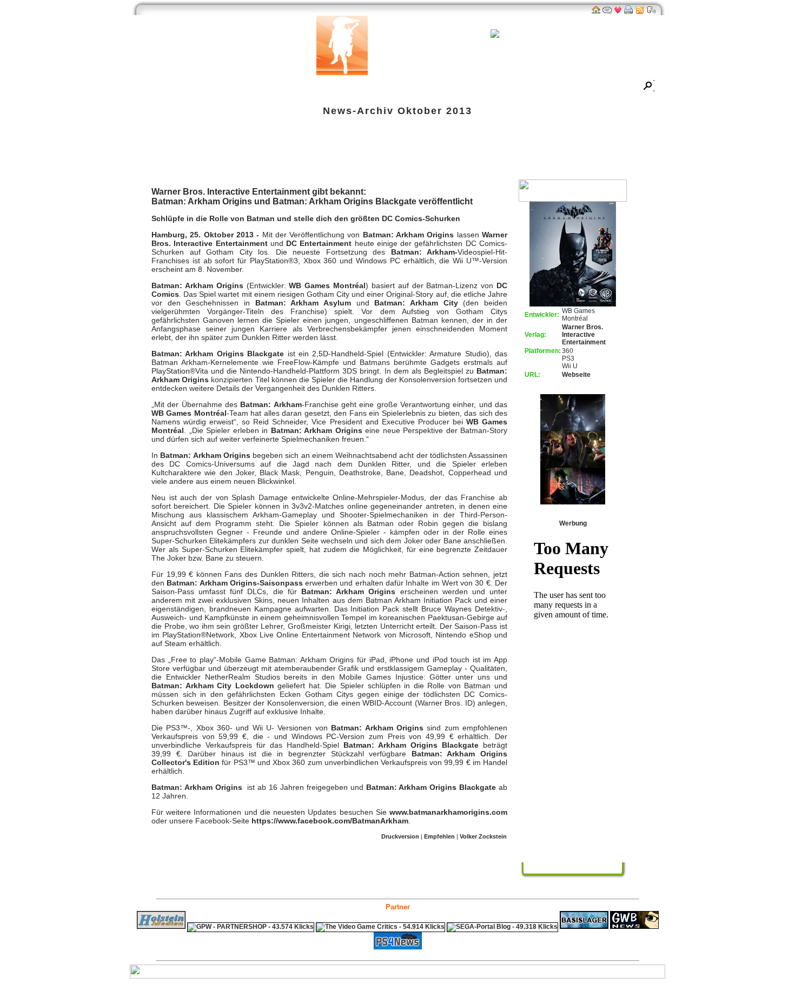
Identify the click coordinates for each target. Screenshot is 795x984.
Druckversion (400, 836)
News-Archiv (358, 110)
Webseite (576, 374)
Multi (153, 152)
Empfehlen (439, 836)
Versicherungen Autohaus (432, 953)
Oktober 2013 (435, 110)
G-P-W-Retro (501, 87)
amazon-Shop (446, 87)
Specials (366, 87)
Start (150, 87)
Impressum (553, 87)
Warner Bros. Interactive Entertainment (584, 334)
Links (402, 87)
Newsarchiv (189, 87)
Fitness (378, 953)
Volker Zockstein (483, 836)
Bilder (231, 87)
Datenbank (270, 87)
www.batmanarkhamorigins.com (448, 812)
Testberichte (320, 87)
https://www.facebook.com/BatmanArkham (329, 820)
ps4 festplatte (344, 953)
